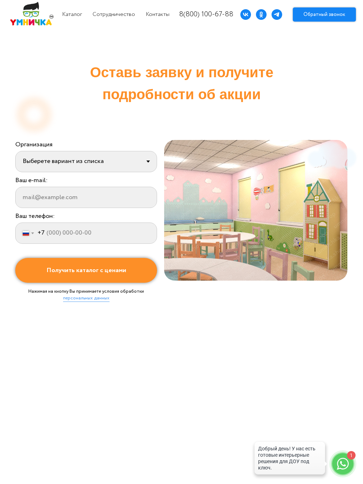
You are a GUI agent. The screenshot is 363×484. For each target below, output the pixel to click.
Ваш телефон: (35, 216)
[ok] (261, 14)
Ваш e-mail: (31, 180)
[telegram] (277, 14)
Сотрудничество (114, 14)
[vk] (245, 14)
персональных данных (86, 298)
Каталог (72, 14)
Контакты (157, 14)
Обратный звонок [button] (324, 14)
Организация (33, 144)
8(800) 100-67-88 (206, 14)
